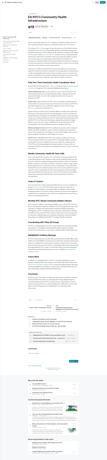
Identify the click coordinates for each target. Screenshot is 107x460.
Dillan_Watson (35, 444)
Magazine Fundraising (38, 447)
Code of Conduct (7, 48)
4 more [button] (74, 37)
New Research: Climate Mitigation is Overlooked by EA (47, 403)
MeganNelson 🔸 (45, 26)
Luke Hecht (34, 427)
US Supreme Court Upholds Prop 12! (42, 392)
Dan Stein (34, 404)
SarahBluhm (39, 453)
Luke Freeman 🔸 (71, 335)
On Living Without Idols (38, 384)
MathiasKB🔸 (35, 415)
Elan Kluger (34, 448)
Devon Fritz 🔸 (68, 341)
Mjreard (34, 453)
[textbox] (53, 356)
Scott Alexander (45, 453)
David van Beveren (71, 338)
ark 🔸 (52, 26)
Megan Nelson (50, 86)
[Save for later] (72, 32)
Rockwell (37, 26)
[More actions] (78, 32)
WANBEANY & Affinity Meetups (10, 57)
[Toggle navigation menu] (2, 2)
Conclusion (5, 62)
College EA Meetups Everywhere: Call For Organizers (47, 451)
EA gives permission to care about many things (45, 388)
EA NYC (39, 48)
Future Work (6, 60)
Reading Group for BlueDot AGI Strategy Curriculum (47, 442)
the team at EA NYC (49, 54)
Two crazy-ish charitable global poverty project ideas (47, 414)
